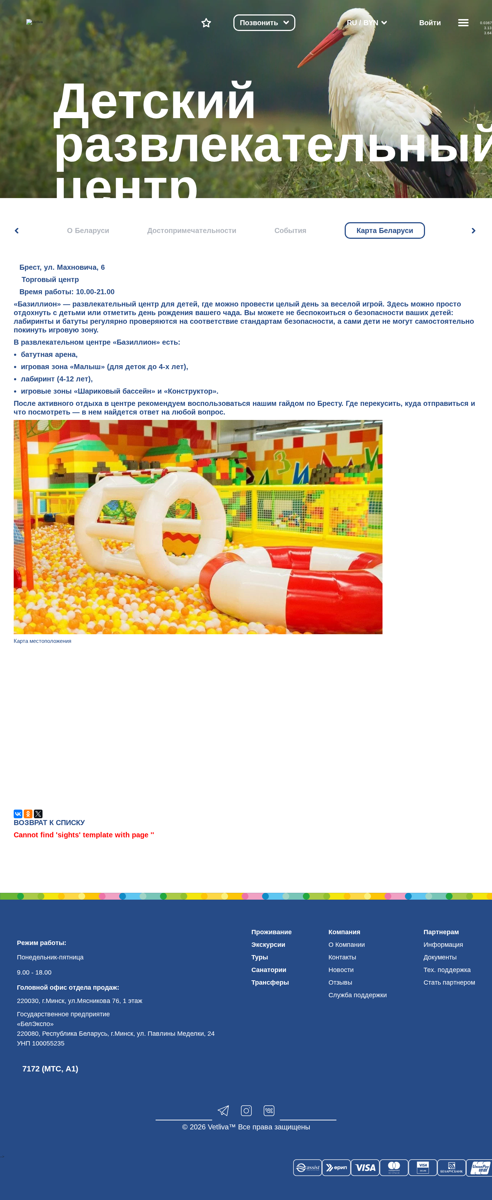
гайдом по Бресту (310, 403)
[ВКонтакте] (18, 814)
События (290, 230)
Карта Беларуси (385, 230)
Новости (341, 969)
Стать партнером (449, 982)
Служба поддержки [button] (357, 995)
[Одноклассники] (28, 814)
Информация (443, 944)
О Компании (346, 944)
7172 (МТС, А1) (50, 1068)
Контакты (342, 957)
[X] (38, 814)
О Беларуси (88, 230)
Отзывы (340, 982)
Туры (259, 957)
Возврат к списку (49, 823)
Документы (440, 957)
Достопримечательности (191, 230)
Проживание (271, 932)
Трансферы (270, 982)
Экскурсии (268, 944)
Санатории (268, 969)
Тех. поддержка (447, 969)
